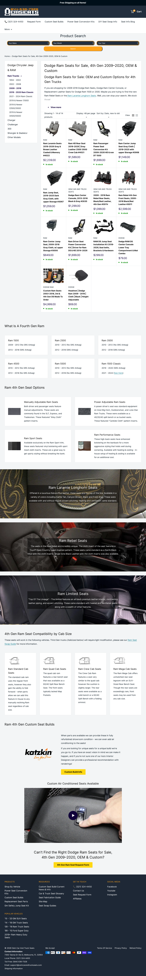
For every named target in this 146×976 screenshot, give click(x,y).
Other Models (14, 137)
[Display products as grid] (133, 115)
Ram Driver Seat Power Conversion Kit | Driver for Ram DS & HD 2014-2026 (77, 246)
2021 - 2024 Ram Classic (20, 96)
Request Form (34, 21)
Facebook (112, 886)
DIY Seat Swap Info (107, 21)
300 (9, 129)
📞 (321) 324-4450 (14, 21)
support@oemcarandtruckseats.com (26, 965)
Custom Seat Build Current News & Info (51, 888)
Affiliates (77, 898)
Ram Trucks (14, 76)
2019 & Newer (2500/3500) (15, 106)
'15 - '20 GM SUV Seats (16, 918)
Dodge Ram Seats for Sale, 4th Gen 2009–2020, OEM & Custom (39, 56)
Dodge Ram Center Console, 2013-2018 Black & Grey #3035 (78, 198)
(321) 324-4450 (23, 958)
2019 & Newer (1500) (19, 100)
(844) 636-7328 (20, 961)
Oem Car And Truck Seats (77, 190)
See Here (118, 373)
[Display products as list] (137, 115)
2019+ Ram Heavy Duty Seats (16, 936)
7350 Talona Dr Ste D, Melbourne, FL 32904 (24, 955)
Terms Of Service (104, 948)
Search (73, 49)
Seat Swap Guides (47, 905)
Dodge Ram (48, 287)
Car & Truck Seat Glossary (51, 893)
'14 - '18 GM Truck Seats (16, 922)
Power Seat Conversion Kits (80, 21)
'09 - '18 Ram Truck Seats (17, 926)
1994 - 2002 (15, 80)
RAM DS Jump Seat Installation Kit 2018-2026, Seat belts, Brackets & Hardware (103, 246)
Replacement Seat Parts (16, 901)
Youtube (111, 890)
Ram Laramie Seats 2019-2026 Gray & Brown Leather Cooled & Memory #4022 (52, 149)
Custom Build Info (73, 772)
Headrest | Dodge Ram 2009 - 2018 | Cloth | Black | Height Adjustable (78, 295)
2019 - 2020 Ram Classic (21, 92)
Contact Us (78, 890)
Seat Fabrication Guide (50, 897)
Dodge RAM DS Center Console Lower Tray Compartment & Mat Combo (128, 247)
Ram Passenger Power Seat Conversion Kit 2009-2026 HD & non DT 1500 (103, 149)
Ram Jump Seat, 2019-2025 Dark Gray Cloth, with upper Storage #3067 (53, 197)
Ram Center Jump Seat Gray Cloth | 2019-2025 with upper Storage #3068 (129, 148)
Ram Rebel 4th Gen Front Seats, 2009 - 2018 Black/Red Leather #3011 (128, 199)
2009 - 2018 (15, 88)
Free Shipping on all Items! (73, 2)
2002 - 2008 (15, 84)
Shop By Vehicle (12, 886)
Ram (45, 140)
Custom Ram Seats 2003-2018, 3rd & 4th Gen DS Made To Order (53, 295)
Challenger (13, 124)
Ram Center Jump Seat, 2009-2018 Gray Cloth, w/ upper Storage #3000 (53, 246)
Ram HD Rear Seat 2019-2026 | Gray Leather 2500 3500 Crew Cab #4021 (77, 148)
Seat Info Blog (128, 21)
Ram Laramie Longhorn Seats (81, 95)
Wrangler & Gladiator (17, 133)
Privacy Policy (121, 948)
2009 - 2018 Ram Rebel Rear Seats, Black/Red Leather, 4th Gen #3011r (102, 199)
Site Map (43, 901)
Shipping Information (14, 968)
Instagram (112, 894)
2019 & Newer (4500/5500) (15, 114)
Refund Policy (135, 948)
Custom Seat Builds (54, 21)
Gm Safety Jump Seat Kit (17, 905)
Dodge (122, 238)
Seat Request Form (82, 894)
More (7, 29)
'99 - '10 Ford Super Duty (17, 930)
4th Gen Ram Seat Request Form (73, 865)
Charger (11, 120)
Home (7, 56)
